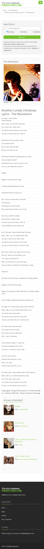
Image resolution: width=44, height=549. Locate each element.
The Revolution (13, 10)
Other (10, 102)
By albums (37, 32)
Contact (4, 515)
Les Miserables (23, 409)
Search (22, 37)
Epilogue (18, 406)
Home (5, 10)
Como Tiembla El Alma (22, 456)
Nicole (21, 445)
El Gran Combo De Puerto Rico (28, 459)
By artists (24, 32)
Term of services (6, 519)
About (3, 512)
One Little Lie (19, 423)
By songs (11, 32)
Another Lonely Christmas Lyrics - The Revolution (19, 12)
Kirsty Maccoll (23, 426)
